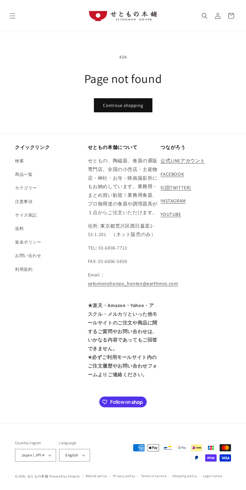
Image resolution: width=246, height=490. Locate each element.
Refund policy (96, 476)
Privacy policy (124, 476)
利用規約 (23, 269)
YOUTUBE (170, 214)
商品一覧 (23, 174)
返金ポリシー (28, 242)
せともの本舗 (37, 476)
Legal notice (212, 476)
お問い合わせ (28, 255)
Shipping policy (184, 476)
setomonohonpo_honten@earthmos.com (133, 283)
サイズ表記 (26, 215)
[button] (12, 15)
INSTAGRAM (173, 201)
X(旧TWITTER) (175, 187)
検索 (19, 161)
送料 (19, 228)
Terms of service (153, 476)
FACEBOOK (172, 174)
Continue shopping (123, 105)
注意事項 (23, 201)
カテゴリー (26, 187)
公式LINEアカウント (182, 161)
